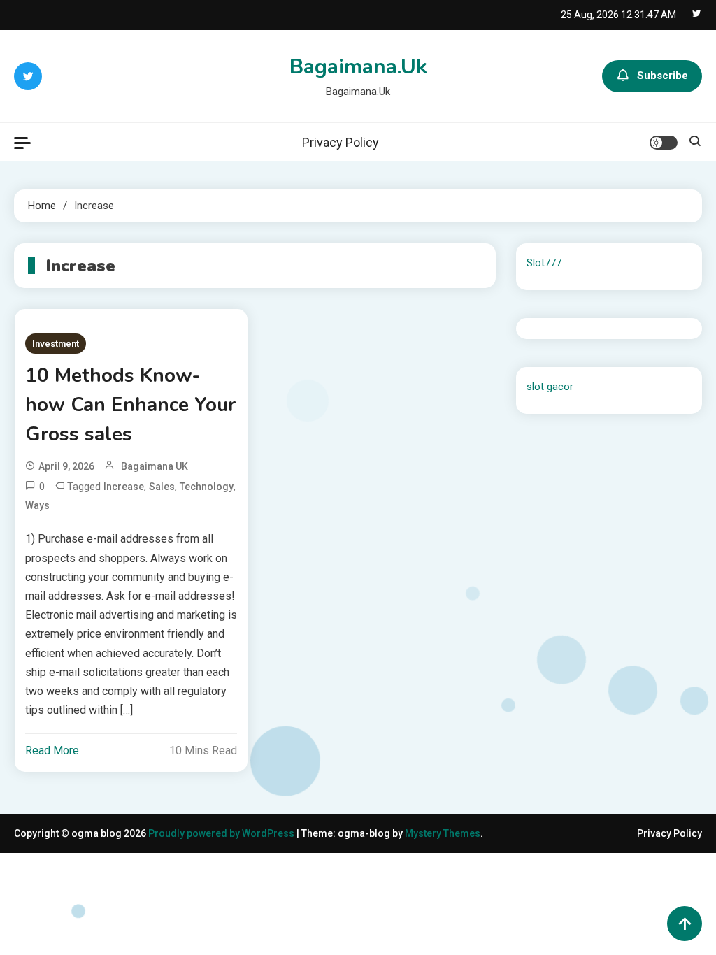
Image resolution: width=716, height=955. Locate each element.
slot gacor (550, 386)
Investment (55, 343)
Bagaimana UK (154, 466)
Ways (37, 505)
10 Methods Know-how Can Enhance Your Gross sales (130, 404)
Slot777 (544, 263)
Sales (162, 486)
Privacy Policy (340, 142)
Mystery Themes (442, 833)
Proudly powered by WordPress (222, 833)
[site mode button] (664, 143)
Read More (52, 750)
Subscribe (662, 75)
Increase (123, 486)
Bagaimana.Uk (358, 66)
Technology (207, 486)
